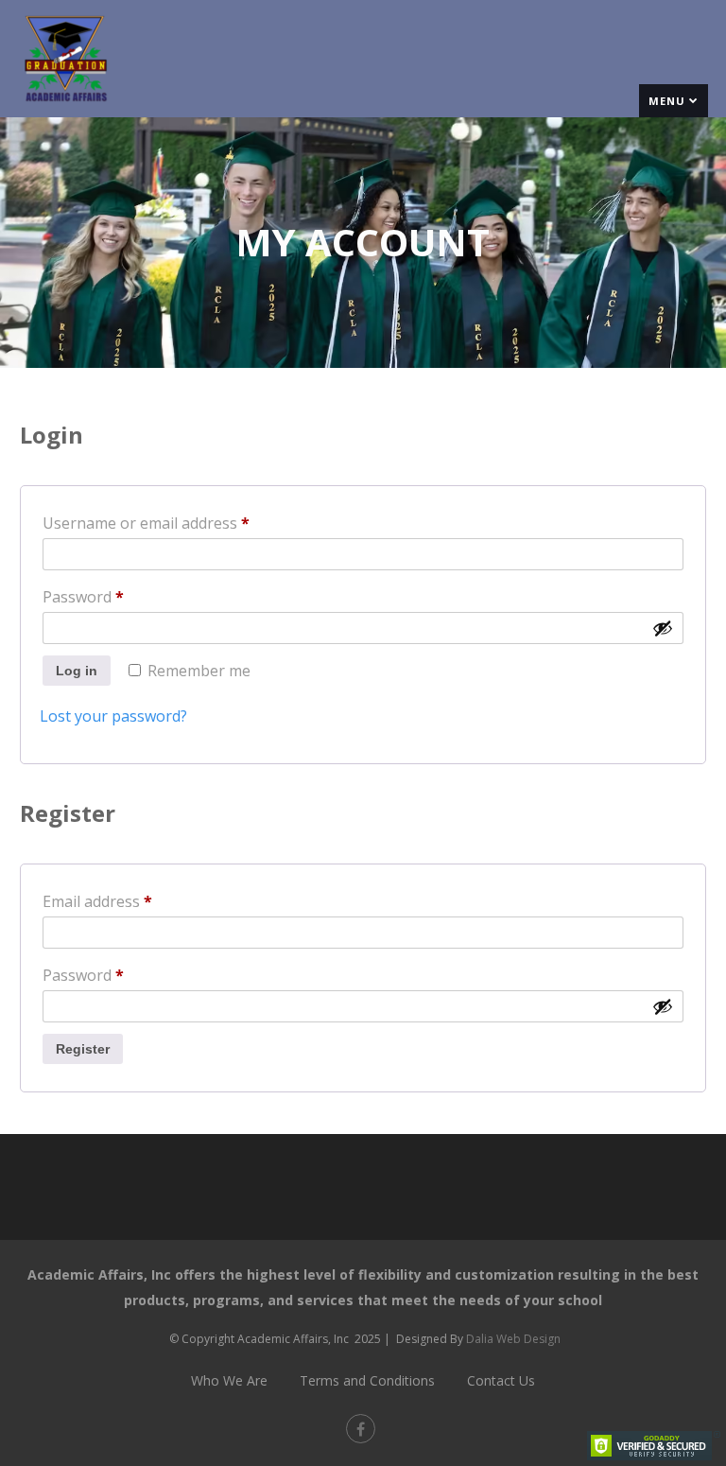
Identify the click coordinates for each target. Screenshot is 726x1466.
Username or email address (177, 522)
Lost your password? (113, 716)
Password (114, 596)
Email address (129, 901)
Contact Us (501, 1380)
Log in (76, 670)
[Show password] (662, 628)
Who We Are (229, 1380)
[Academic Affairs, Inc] (65, 106)
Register (83, 1048)
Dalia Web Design (513, 1339)
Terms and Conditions (367, 1380)
